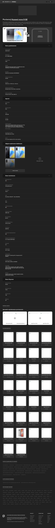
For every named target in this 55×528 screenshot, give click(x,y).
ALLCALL (19, 490)
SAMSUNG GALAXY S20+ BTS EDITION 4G (39, 472)
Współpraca (40, 517)
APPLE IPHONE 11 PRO (44, 468)
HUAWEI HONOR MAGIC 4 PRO (19, 472)
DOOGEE (16, 492)
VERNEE (47, 502)
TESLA (16, 502)
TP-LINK (33, 502)
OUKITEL (8, 500)
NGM (26, 498)
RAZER (30, 500)
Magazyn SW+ (32, 515)
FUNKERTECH (50, 492)
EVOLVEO (36, 492)
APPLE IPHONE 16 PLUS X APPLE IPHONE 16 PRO (28, 482)
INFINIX (8, 496)
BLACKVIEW (39, 490)
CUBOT (13, 492)
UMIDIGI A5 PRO (43, 470)
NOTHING (38, 498)
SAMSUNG (36, 500)
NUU (41, 498)
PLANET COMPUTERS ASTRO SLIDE (20, 468)
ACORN (7, 490)
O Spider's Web (41, 515)
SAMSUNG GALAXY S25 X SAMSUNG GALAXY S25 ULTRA (11, 482)
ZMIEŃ (24, 30)
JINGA (16, 496)
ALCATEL (15, 490)
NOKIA (32, 498)
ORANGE (4, 500)
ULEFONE (36, 502)
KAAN (21, 496)
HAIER (29, 494)
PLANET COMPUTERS (22, 500)
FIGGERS (45, 492)
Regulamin (40, 521)
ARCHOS (29, 490)
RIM (33, 500)
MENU (50, 1)
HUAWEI (48, 494)
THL (18, 502)
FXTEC (4, 494)
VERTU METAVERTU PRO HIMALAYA (8, 472)
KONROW (31, 496)
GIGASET (18, 494)
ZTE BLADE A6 (23, 474)
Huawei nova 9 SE (19, 19)
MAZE (4, 498)
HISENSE (41, 494)
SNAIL (43, 500)
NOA (29, 498)
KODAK (28, 496)
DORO (20, 492)
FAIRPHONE (41, 492)
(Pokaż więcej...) (8, 128)
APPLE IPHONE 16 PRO (28, 472)
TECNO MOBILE (11, 502)
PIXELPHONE (16, 500)
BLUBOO (45, 490)
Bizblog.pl (31, 518)
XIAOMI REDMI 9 (5, 468)
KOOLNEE (35, 496)
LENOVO (48, 496)
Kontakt (40, 520)
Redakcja (40, 518)
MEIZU (7, 498)
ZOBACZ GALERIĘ (15, 170)
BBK (35, 490)
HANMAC (32, 494)
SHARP (40, 500)
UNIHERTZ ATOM (11, 468)
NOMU (35, 498)
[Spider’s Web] (7, 1)
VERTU (50, 502)
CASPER (51, 490)
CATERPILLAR (5, 492)
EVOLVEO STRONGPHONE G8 (7, 474)
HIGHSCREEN (37, 494)
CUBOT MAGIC (38, 468)
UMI (40, 502)
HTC (44, 494)
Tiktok (48, 520)
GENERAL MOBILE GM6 (36, 470)
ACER (4, 490)
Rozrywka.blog (32, 520)
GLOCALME (22, 494)
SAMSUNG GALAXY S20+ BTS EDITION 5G (9, 470)
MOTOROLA (15, 498)
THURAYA (21, 502)
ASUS (33, 490)
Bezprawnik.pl (32, 521)
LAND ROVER (40, 496)
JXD (18, 496)
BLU (42, 490)
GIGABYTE (14, 494)
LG (50, 496)
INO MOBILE (12, 496)
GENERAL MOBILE (8, 494)
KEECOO (24, 496)
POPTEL (27, 500)
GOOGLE (26, 494)
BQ (48, 490)
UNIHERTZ (43, 502)
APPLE (26, 490)
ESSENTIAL (32, 492)
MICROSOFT (10, 498)
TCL (7, 502)
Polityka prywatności (40, 523)
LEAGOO (44, 496)
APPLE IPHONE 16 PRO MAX (31, 468)
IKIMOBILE (4, 496)
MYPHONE (19, 498)
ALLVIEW (23, 490)
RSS (48, 522)
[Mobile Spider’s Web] (13, 1)
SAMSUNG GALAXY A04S (20, 470)
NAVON (23, 498)
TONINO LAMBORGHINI (27, 502)
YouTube (48, 519)
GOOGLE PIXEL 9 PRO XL (16, 474)
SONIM (46, 500)
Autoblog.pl (32, 517)
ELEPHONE (23, 492)
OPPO (48, 498)
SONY (49, 500)
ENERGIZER (28, 492)
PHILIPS (11, 500)
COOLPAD (9, 492)
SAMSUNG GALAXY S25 (28, 470)
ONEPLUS (44, 498)
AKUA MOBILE (11, 490)
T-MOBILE (4, 502)
